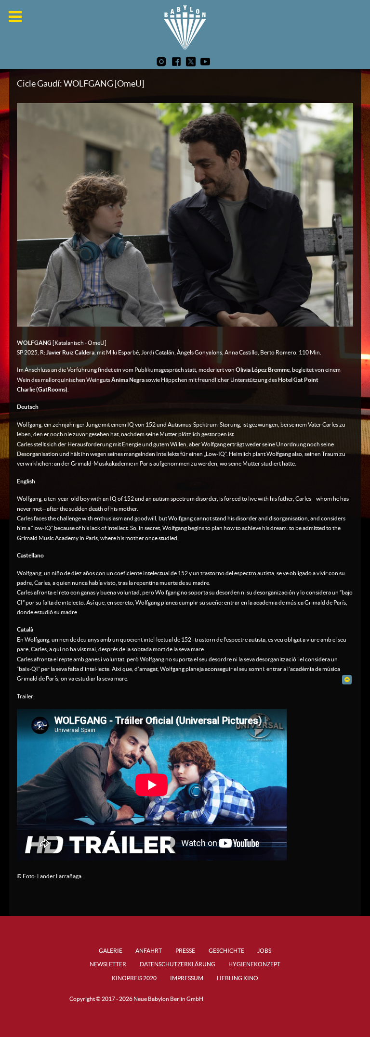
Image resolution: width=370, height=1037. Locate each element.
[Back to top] (346, 679)
